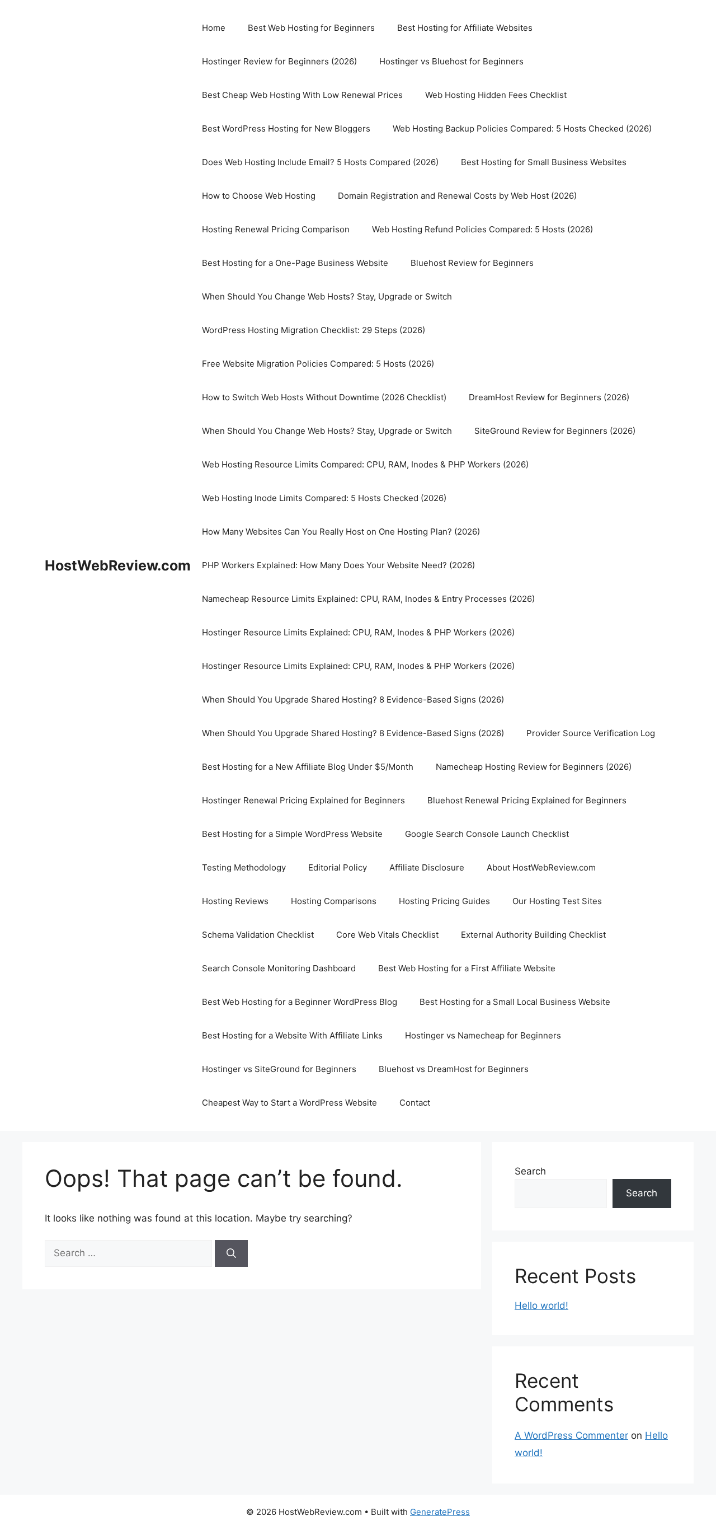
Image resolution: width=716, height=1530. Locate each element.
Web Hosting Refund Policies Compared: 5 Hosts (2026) (482, 229)
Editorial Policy (337, 867)
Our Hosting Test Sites (557, 901)
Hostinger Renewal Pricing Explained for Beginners (303, 800)
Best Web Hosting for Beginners (311, 27)
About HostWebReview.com (541, 867)
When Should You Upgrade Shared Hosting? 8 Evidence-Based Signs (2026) (353, 699)
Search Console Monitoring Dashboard (279, 968)
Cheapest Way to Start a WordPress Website (289, 1102)
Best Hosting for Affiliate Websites (465, 27)
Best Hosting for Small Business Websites (543, 162)
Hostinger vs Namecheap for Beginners (483, 1035)
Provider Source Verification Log (590, 733)
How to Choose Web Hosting (258, 195)
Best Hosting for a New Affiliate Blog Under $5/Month (307, 766)
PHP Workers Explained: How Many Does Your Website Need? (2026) (338, 565)
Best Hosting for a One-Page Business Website (295, 263)
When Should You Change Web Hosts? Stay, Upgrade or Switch (327, 296)
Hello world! (541, 1305)
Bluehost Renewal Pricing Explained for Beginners (526, 800)
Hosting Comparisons (333, 901)
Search (530, 1171)
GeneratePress (440, 1511)
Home (213, 27)
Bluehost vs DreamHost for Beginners (454, 1069)
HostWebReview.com (118, 565)
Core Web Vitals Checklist (387, 934)
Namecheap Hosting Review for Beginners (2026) (534, 766)
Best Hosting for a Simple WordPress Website (292, 834)
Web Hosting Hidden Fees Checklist (496, 95)
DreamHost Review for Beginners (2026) (549, 397)
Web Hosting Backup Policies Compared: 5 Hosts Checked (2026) (522, 128)
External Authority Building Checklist (533, 934)
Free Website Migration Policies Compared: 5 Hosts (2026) (318, 363)
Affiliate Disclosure (426, 867)
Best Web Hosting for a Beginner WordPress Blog (299, 1001)
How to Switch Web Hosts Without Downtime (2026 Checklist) (324, 397)
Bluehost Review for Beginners (472, 263)
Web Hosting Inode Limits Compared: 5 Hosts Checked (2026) (324, 498)
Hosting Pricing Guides (444, 901)
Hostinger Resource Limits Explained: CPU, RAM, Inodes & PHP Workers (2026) (358, 632)
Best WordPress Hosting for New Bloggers (286, 128)
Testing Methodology (244, 867)
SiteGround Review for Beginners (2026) (554, 430)
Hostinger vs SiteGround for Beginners (279, 1069)
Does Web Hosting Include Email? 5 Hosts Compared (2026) (320, 162)
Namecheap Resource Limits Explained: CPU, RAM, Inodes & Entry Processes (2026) (368, 598)
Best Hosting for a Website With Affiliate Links (292, 1035)
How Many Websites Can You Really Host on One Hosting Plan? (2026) (341, 531)
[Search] (231, 1253)
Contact (414, 1102)
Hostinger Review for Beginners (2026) (279, 61)
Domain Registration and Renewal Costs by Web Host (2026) (457, 195)
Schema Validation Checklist (258, 934)
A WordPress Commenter (571, 1435)
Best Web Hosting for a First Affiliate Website (466, 968)
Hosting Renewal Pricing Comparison (276, 229)
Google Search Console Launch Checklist (487, 834)
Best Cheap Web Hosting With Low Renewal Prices (302, 95)
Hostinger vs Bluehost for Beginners (451, 61)
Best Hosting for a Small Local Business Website (515, 1001)
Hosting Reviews (235, 901)
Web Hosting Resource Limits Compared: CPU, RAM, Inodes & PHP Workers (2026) (365, 464)
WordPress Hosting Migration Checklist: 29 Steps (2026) (313, 330)
